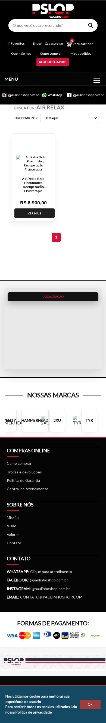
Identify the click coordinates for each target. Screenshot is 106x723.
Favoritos (16, 43)
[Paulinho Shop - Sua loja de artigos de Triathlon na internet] (53, 16)
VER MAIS (34, 213)
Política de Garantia (23, 480)
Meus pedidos (81, 53)
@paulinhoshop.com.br (48, 580)
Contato (14, 543)
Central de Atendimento (27, 488)
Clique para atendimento (39, 571)
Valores (13, 534)
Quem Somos (21, 53)
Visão (11, 526)
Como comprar (51, 53)
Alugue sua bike (52, 62)
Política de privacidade (33, 712)
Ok (90, 704)
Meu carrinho (82, 42)
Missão (13, 517)
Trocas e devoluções (24, 472)
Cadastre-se (54, 43)
